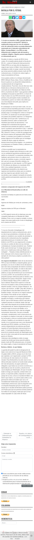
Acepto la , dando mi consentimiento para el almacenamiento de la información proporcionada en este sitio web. (17, 481)
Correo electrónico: (7, 453)
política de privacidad (15, 479)
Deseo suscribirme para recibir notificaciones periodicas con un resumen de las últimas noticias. (16, 475)
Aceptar (17, 538)
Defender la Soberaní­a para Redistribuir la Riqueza (7, 436)
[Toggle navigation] (30, 2)
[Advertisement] (17, 412)
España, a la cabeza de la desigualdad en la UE (25, 435)
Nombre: (4, 447)
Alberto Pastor (12, 13)
